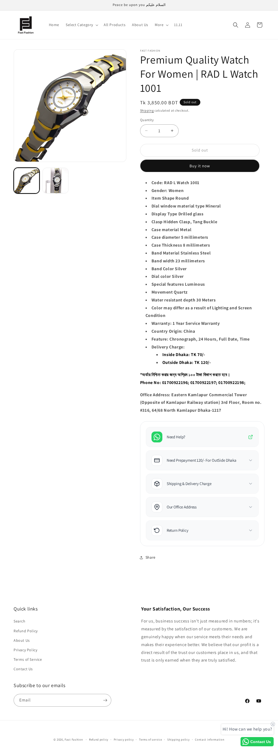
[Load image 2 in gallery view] (55, 181)
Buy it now (199, 165)
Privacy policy (124, 739)
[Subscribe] (105, 700)
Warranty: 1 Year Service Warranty (185, 323)
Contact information (209, 739)
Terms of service (150, 739)
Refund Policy (26, 630)
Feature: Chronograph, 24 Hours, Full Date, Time (200, 339)
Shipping (147, 110)
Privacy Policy (25, 649)
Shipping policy (178, 739)
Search (20, 621)
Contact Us (23, 668)
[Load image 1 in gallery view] (27, 181)
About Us (22, 640)
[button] (81, 24)
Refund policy (98, 739)
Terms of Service (28, 659)
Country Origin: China (173, 331)
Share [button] (151, 557)
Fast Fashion (74, 739)
